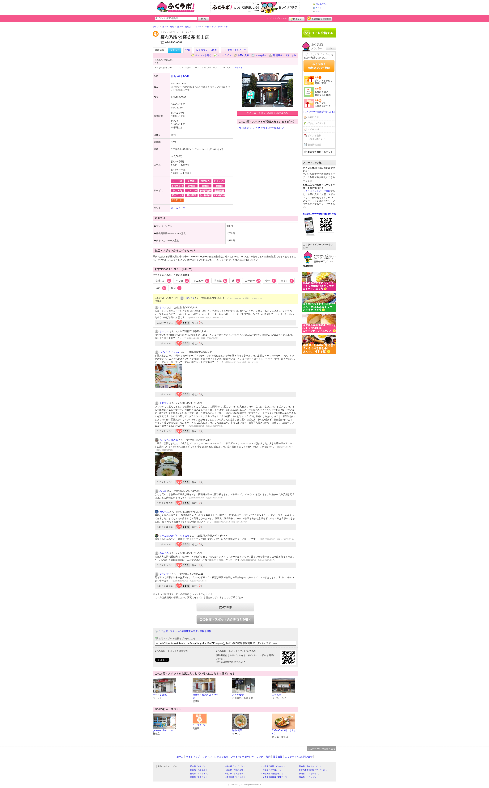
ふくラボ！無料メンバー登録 (319, 65)
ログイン (296, 18)
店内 (160, 288)
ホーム (318, 11)
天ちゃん (164, 511)
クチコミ (174, 50)
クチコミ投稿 (221, 756)
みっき (162, 491)
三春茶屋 (276, 695)
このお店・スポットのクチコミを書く (225, 619)
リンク (259, 756)
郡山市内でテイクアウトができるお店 (261, 127)
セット (286, 280)
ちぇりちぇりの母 (168, 440)
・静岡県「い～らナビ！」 (308, 774)
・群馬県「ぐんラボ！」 (198, 774)
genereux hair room (163, 730)
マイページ (313, 129)
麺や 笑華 (237, 730)
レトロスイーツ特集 (206, 50)
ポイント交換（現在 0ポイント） (318, 137)
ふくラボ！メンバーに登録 (316, 191)
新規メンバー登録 (319, 18)
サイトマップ (193, 756)
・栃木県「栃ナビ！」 (197, 766)
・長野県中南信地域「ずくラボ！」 (312, 770)
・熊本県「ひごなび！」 (234, 766)
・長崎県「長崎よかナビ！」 (309, 766)
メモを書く (261, 55)
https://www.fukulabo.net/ (320, 213)
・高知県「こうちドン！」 (308, 777)
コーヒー (252, 280)
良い (175, 288)
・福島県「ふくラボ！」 (198, 770)
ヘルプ (318, 8)
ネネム (162, 307)
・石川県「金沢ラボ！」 (198, 777)
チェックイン (224, 55)
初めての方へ (321, 4)
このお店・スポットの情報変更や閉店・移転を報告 (185, 631)
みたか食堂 (238, 695)
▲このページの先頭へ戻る (321, 748)
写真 (187, 50)
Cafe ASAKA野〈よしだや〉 (284, 732)
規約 (268, 756)
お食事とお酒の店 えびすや (205, 696)
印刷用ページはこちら (284, 55)
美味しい (162, 280)
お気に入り (243, 55)
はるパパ (189, 298)
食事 (269, 280)
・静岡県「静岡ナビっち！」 (273, 766)
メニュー (201, 280)
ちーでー (164, 331)
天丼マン (164, 403)
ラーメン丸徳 (160, 695)
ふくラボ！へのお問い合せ (299, 756)
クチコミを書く (203, 55)
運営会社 (277, 756)
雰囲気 (220, 280)
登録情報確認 (314, 144)
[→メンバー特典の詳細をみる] (319, 111)
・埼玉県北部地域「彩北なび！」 (275, 777)
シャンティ (165, 573)
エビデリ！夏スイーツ (234, 50)
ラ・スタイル (199, 725)
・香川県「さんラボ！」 (234, 774)
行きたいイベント (317, 123)
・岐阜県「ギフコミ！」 (271, 770)
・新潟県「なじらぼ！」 (234, 770)
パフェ (182, 280)
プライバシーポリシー (242, 756)
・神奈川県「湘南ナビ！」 (272, 774)
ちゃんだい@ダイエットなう (174, 535)
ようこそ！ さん (277, 18)
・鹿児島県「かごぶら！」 (235, 777)
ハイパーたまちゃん (169, 352)
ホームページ (178, 208)
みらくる (164, 553)
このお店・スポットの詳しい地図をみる (267, 113)
